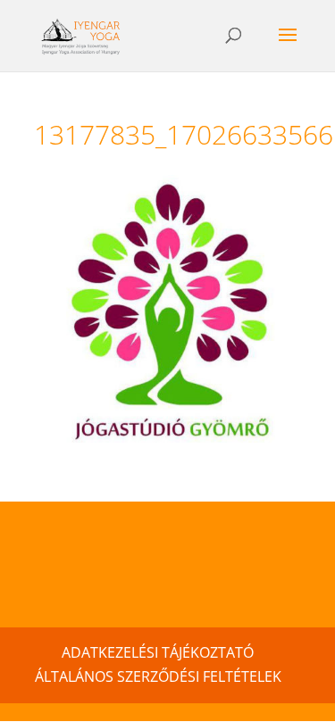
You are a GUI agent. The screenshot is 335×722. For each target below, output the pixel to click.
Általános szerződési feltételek (158, 676)
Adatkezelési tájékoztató (158, 652)
